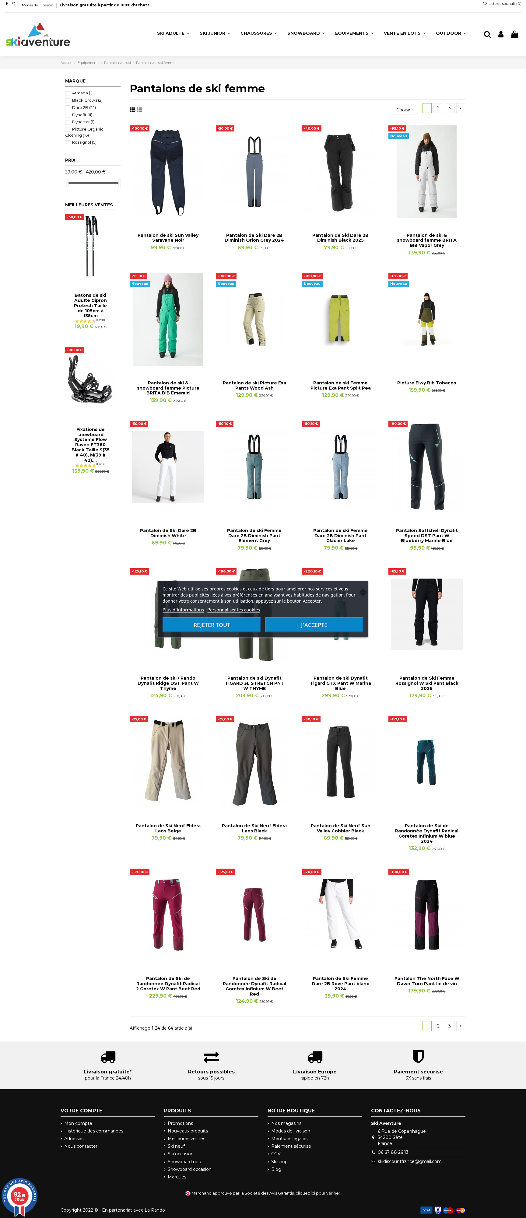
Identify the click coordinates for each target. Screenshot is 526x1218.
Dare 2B (84, 107)
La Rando (155, 1210)
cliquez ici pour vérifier (318, 1193)
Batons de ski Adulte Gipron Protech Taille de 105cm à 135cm (90, 305)
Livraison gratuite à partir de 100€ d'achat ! (104, 5)
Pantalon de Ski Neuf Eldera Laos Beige (168, 828)
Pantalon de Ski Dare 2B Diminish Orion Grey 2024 (254, 238)
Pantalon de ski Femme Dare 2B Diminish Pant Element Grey (254, 536)
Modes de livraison (38, 5)
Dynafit (82, 114)
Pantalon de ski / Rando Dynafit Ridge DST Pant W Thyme (168, 683)
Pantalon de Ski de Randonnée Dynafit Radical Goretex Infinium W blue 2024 (426, 833)
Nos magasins (286, 1123)
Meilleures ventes (186, 1138)
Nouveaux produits (188, 1131)
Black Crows (87, 100)
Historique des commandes (93, 1131)
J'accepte (314, 624)
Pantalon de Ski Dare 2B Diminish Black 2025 (340, 238)
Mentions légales (289, 1138)
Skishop (279, 1161)
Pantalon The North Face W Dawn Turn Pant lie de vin (426, 981)
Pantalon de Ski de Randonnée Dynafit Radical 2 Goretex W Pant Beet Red (168, 984)
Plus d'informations (183, 610)
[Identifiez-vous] (501, 34)
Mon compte (78, 1123)
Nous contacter (80, 1146)
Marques (177, 1177)
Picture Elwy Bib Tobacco (426, 383)
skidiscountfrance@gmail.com (410, 1161)
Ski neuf (176, 1146)
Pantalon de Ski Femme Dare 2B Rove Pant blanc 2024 (340, 984)
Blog (276, 1169)
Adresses (73, 1138)
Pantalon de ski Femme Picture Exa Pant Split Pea (340, 385)
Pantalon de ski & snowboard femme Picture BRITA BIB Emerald (168, 388)
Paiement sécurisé (291, 1146)
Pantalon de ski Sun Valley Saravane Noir (168, 238)
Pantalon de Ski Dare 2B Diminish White (168, 533)
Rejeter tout (212, 624)
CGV (276, 1154)
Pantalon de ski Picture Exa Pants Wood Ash (254, 385)
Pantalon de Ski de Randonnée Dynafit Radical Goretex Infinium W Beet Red (254, 986)
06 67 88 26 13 (393, 1152)
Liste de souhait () (504, 3)
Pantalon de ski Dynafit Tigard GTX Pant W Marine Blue (340, 683)
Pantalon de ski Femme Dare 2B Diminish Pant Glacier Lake (340, 536)
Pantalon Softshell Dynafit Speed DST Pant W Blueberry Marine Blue (427, 536)
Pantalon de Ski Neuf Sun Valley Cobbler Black (340, 828)
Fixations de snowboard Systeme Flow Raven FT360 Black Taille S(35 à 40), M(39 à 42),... (91, 445)
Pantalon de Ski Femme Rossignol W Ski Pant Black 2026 (426, 683)
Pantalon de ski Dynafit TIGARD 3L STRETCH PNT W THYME (254, 683)
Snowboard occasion (190, 1169)
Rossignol (84, 142)
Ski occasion (181, 1154)
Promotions (180, 1123)
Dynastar (83, 121)
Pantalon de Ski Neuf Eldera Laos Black (254, 828)
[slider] (67, 183)
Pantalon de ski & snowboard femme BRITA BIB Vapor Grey (427, 240)
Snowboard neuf (185, 1161)
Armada (82, 92)
